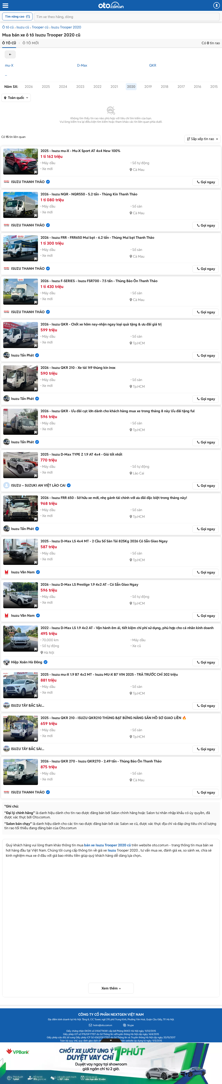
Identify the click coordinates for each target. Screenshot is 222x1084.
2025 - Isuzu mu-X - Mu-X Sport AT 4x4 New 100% (80, 151)
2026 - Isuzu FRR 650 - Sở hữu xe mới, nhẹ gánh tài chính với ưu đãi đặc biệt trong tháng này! (114, 497)
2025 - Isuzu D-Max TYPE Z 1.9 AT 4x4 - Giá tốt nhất (81, 454)
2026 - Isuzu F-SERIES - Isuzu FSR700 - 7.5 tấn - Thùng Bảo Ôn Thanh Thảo (99, 281)
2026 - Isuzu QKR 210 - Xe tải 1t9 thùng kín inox (78, 367)
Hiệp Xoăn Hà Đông (26, 662)
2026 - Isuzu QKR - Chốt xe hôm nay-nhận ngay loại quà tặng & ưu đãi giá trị (101, 324)
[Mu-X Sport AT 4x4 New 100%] (20, 162)
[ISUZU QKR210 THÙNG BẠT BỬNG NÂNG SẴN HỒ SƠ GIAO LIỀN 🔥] (20, 729)
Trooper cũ (40, 27)
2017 (181, 86)
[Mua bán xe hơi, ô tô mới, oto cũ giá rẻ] (111, 5)
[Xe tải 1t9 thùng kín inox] (20, 378)
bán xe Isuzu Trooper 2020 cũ (107, 845)
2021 (114, 86)
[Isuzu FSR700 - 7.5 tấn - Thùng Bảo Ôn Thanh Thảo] (20, 292)
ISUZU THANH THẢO (28, 182)
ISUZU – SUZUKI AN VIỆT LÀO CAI (38, 485)
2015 (214, 86)
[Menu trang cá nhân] (216, 5)
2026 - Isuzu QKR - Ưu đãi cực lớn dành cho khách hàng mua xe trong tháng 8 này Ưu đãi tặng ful (117, 411)
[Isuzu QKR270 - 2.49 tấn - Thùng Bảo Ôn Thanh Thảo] (20, 772)
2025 (46, 86)
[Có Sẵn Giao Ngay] (20, 595)
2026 (29, 86)
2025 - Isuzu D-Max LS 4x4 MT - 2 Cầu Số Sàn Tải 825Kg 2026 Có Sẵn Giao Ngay (104, 541)
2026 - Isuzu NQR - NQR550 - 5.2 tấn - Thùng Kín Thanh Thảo (89, 194)
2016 (197, 86)
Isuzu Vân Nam (23, 572)
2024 (63, 86)
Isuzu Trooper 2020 (66, 27)
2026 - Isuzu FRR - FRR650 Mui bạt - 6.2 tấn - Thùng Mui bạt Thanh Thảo (97, 237)
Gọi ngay (208, 182)
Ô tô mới (31, 43)
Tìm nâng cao (14, 16)
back (10, 54)
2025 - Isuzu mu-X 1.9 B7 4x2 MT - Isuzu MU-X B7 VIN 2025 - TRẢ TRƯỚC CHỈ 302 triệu (109, 674)
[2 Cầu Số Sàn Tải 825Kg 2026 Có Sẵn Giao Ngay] (20, 552)
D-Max (82, 65)
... (6, 74)
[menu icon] (5, 5)
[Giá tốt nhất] (20, 465)
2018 (164, 86)
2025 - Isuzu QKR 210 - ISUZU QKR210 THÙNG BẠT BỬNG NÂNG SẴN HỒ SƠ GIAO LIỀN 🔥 (113, 718)
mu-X (9, 65)
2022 (97, 86)
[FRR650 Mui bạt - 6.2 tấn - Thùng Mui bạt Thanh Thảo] (20, 248)
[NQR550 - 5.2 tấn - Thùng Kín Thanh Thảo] (20, 205)
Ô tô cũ (8, 27)
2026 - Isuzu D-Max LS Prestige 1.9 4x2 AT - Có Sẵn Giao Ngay (89, 584)
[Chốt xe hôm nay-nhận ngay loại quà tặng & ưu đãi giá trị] (20, 335)
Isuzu (112, 850)
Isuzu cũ (22, 27)
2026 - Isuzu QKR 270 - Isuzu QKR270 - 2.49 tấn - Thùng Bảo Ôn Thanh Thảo (101, 761)
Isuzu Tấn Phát (22, 355)
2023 (80, 86)
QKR (152, 65)
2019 (148, 86)
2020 (131, 86)
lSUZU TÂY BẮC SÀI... (27, 705)
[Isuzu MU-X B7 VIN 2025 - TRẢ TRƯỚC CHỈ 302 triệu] (20, 685)
